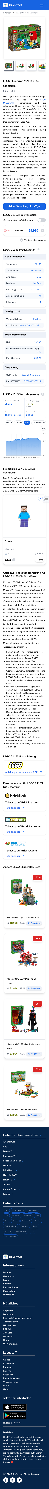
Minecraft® (35, 270)
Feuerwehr (24, 1226)
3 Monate (18, 423)
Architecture (9, 1142)
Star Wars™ (9, 1156)
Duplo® (7, 1165)
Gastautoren (9, 1276)
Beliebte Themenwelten (20, 1135)
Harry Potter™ (10, 1175)
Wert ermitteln (10, 1343)
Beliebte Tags (13, 1203)
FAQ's (6, 1280)
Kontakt (7, 1283)
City (5, 1146)
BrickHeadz (8, 1170)
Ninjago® (7, 1179)
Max (43, 428)
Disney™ (7, 1151)
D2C (6, 1210)
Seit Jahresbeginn (39, 423)
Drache (15, 1221)
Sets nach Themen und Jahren (17, 1318)
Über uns (7, 1272)
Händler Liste (9, 1325)
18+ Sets (7, 1332)
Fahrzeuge (27, 1216)
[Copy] (38, 249)
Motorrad (8, 1231)
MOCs (6, 1385)
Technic (6, 1184)
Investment (8, 1363)
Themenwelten (10, 1321)
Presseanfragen (10, 1287)
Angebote (8, 1310)
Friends (6, 1194)
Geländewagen (21, 1231)
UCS (6, 1216)
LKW (32, 1231)
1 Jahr (27, 423)
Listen (6, 1389)
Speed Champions (12, 1160)
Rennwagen (33, 1210)
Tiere (37, 1216)
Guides (6, 1359)
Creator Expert (10, 1189)
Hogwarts (15, 1216)
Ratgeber (7, 1367)
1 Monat (9, 423)
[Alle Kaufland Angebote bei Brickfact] (8, 230)
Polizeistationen (10, 1226)
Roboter (37, 1221)
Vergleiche (8, 1374)
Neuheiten (8, 1336)
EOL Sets (7, 1329)
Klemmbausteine (11, 1378)
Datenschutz (9, 1291)
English (6, 1422)
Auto (6, 1221)
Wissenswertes (10, 1382)
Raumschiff (26, 1221)
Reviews (7, 1370)
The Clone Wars (10, 1237)
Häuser (35, 1226)
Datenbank (8, 1314)
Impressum (8, 1294)
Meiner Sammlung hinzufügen (24, 206)
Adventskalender (18, 1210)
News (6, 1340)
